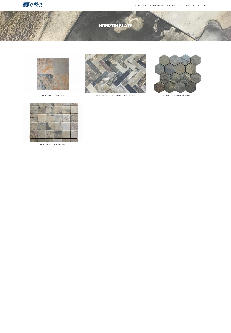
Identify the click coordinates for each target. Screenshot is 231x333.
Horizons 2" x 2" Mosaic (53, 144)
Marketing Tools (174, 5)
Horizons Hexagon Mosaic (177, 95)
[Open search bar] (205, 5)
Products (139, 5)
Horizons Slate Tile (53, 95)
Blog (187, 5)
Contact (196, 5)
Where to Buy (156, 5)
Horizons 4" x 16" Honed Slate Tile (115, 95)
